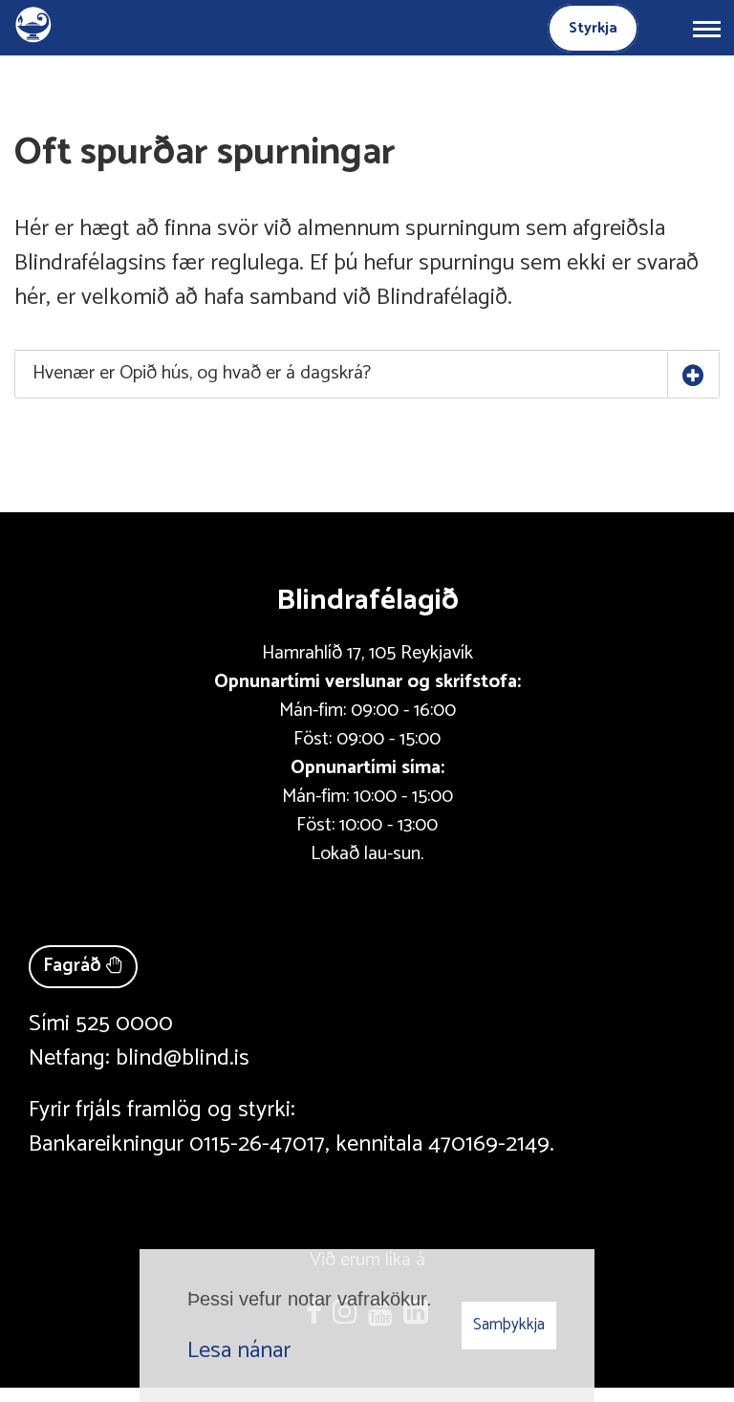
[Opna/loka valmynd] (706, 27)
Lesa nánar (239, 1351)
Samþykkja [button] (509, 1324)
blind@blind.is (182, 1058)
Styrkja (593, 28)
